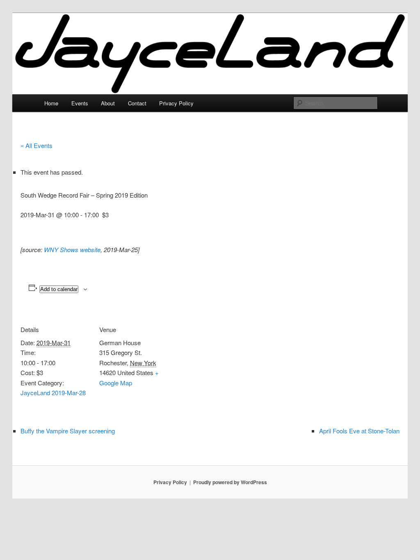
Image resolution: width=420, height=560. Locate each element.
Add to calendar (59, 289)
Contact (137, 103)
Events (79, 103)
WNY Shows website (72, 249)
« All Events (36, 145)
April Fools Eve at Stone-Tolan (359, 430)
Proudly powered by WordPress (230, 482)
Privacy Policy (176, 103)
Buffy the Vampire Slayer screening (68, 430)
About (108, 103)
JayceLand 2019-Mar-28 (53, 392)
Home (51, 103)
